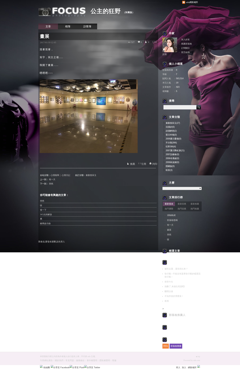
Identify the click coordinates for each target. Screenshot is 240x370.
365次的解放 (46, 214)
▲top (198, 356)
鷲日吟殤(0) (171, 135)
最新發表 (169, 204)
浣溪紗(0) (170, 127)
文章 (48, 26)
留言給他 (185, 52)
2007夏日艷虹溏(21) (175, 150)
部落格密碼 (172, 220)
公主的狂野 (106, 11)
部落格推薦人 (177, 315)
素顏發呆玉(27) (173, 123)
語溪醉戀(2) (171, 131)
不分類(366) (171, 142)
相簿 (67, 26)
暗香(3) (169, 170)
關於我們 (59, 360)
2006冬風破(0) (172, 158)
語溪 (164, 54)
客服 (114, 360)
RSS (165, 346)
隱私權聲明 (104, 360)
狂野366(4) (171, 146)
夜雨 (167, 301)
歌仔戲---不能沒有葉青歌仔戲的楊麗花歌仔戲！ (182, 275)
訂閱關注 (185, 48)
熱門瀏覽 (169, 209)
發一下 (43, 210)
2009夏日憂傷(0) (173, 138)
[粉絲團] (41, 366)
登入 (178, 367)
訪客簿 (87, 26)
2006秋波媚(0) (172, 162)
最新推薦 (195, 204)
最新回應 (182, 204)
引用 (143, 164)
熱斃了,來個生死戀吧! (175, 286)
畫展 (169, 230)
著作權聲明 (92, 360)
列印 (154, 164)
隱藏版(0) (170, 166)
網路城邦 (192, 367)
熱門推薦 (195, 209)
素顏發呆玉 (91, 175)
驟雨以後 (169, 291)
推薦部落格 (186, 44)
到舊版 (128, 12)
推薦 (132, 164)
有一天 (52, 179)
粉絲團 (46, 367)
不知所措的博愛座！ (174, 296)
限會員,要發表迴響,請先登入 (51, 241)
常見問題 (69, 360)
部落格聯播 (176, 346)
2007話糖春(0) (172, 154)
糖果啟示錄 (45, 223)
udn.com (196, 360)
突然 (51, 183)
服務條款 (80, 360)
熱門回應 (182, 209)
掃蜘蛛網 (171, 215)
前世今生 (169, 281)
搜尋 (198, 107)
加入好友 (185, 39)
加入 (184, 367)
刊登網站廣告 (46, 360)
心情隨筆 (55, 175)
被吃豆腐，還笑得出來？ (176, 269)
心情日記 (66, 175)
